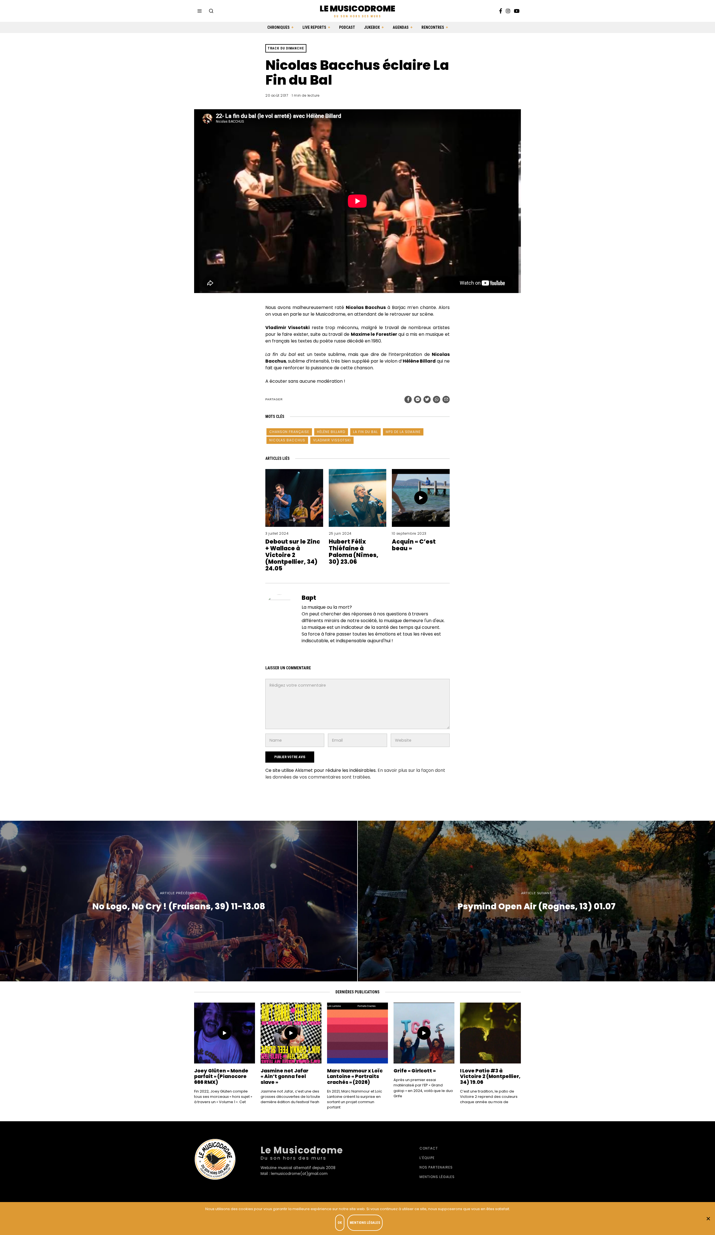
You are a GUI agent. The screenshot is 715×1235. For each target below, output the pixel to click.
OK (340, 1223)
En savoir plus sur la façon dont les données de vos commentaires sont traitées (355, 773)
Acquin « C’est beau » (414, 544)
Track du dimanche (286, 48)
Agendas (401, 27)
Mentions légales (437, 1176)
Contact (429, 1148)
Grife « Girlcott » (415, 1070)
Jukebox (372, 27)
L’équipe (427, 1157)
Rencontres (432, 27)
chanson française (289, 431)
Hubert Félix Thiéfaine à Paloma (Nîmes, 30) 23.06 (353, 551)
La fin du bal (365, 431)
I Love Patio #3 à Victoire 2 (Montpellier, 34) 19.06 (490, 1076)
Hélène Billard (331, 431)
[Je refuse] (708, 1218)
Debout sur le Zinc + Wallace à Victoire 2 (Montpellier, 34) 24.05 (292, 554)
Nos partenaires (436, 1167)
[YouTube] (517, 11)
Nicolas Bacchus (287, 440)
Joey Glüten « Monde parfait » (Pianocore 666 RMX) (221, 1076)
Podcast (347, 27)
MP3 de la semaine (403, 431)
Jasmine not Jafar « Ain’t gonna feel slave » (284, 1076)
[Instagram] (508, 11)
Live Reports (314, 27)
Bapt (309, 598)
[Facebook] (501, 11)
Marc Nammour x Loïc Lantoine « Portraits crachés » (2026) (355, 1076)
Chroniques (278, 27)
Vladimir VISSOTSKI (332, 440)
